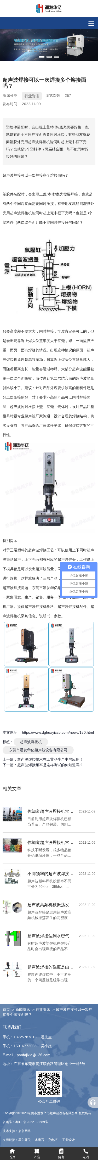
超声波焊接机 (31, 742)
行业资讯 (32, 96)
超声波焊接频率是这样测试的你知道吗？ (50, 765)
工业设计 (68, 1140)
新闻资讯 (22, 1009)
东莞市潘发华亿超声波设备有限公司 (38, 750)
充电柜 (53, 1140)
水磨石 (40, 1140)
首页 (7, 1009)
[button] (41, 57)
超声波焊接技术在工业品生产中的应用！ (50, 759)
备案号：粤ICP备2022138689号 (25, 1122)
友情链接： (10, 1140)
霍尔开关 (25, 1140)
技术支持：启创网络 (17, 1131)
